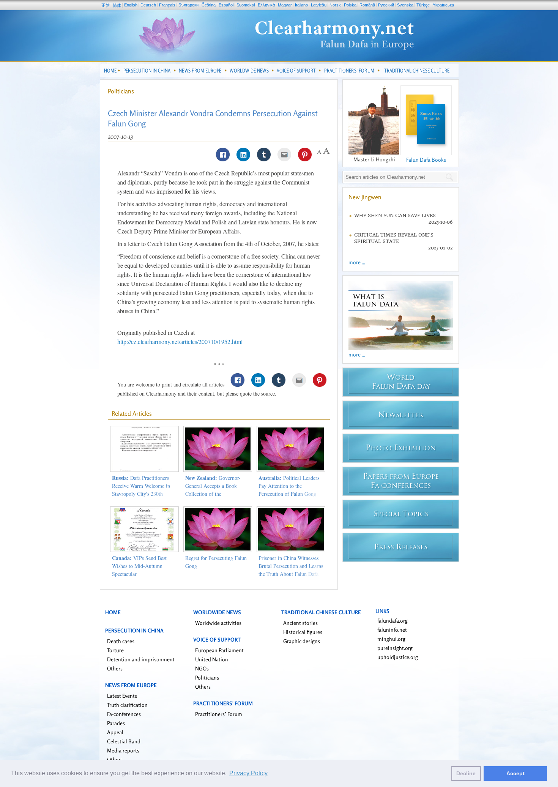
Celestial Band (123, 741)
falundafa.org (392, 620)
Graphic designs (301, 641)
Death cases (120, 641)
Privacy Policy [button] (248, 773)
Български (188, 5)
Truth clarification (127, 705)
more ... (356, 262)
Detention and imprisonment (141, 659)
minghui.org (391, 639)
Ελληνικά (266, 5)
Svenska (405, 5)
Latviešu (318, 5)
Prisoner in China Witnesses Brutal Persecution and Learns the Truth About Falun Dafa (291, 565)
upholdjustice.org (397, 657)
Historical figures (302, 632)
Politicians (121, 91)
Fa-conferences (124, 714)
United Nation (211, 659)
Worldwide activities (218, 623)
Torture (115, 650)
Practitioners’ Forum (218, 714)
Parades (116, 723)
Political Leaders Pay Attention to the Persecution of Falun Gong (289, 485)
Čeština (209, 5)
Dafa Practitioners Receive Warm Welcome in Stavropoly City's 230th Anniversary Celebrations (141, 489)
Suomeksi (245, 5)
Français (167, 5)
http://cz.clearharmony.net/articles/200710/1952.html (180, 341)
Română (367, 5)
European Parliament (219, 650)
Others (115, 668)
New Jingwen (364, 197)
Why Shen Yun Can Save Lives (395, 215)
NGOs (202, 668)
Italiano (301, 5)
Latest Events (122, 695)
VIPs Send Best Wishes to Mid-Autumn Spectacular (139, 565)
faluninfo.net (392, 629)
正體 (105, 5)
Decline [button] (466, 773)
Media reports (123, 750)
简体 (117, 5)
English (130, 5)
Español (226, 5)
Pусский (386, 5)
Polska (350, 5)
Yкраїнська (443, 5)
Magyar (285, 5)
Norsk (335, 5)
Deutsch (148, 5)
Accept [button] (515, 773)
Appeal (115, 732)
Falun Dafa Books (426, 159)
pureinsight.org (395, 648)
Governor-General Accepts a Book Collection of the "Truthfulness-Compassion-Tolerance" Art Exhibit (214, 493)
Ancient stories (300, 623)
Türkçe (423, 5)
